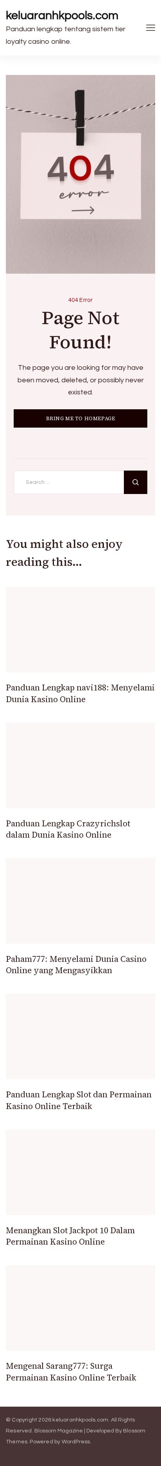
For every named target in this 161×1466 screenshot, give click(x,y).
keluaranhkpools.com (62, 15)
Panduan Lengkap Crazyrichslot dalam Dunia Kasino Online (68, 829)
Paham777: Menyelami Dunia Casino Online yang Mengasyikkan (76, 964)
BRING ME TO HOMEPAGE (80, 418)
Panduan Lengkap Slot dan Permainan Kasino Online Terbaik (79, 1100)
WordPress (76, 1442)
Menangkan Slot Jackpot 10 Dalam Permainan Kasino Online (70, 1236)
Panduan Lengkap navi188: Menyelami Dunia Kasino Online (80, 693)
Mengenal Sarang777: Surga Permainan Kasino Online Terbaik (71, 1371)
